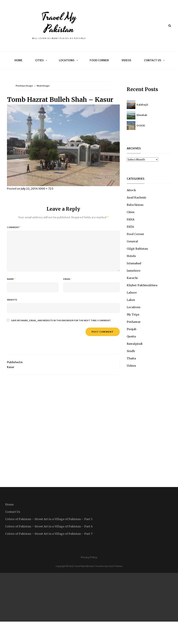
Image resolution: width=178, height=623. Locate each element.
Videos (126, 60)
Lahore (132, 292)
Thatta (131, 358)
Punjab (131, 329)
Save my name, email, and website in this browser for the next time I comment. (61, 320)
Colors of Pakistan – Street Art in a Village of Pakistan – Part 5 (48, 519)
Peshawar (134, 322)
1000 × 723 (45, 188)
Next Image (43, 85)
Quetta (131, 336)
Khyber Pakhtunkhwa (142, 285)
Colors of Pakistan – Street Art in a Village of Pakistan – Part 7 (48, 533)
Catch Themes (115, 566)
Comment (14, 227)
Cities (39, 60)
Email (67, 279)
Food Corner (99, 60)
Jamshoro (133, 270)
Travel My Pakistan (58, 23)
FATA (130, 226)
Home (18, 60)
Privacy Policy (89, 557)
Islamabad (134, 263)
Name (11, 279)
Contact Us (152, 60)
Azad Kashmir (136, 197)
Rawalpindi (135, 343)
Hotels (131, 256)
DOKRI (140, 125)
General (132, 241)
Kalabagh (142, 104)
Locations (66, 60)
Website (12, 299)
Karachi (132, 278)
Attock (131, 190)
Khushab (141, 115)
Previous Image (24, 85)
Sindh (131, 351)
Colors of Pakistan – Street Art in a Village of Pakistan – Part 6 (49, 526)
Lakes (131, 300)
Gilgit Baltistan (137, 248)
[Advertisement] (89, 597)
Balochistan (135, 205)
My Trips (133, 314)
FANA (130, 219)
